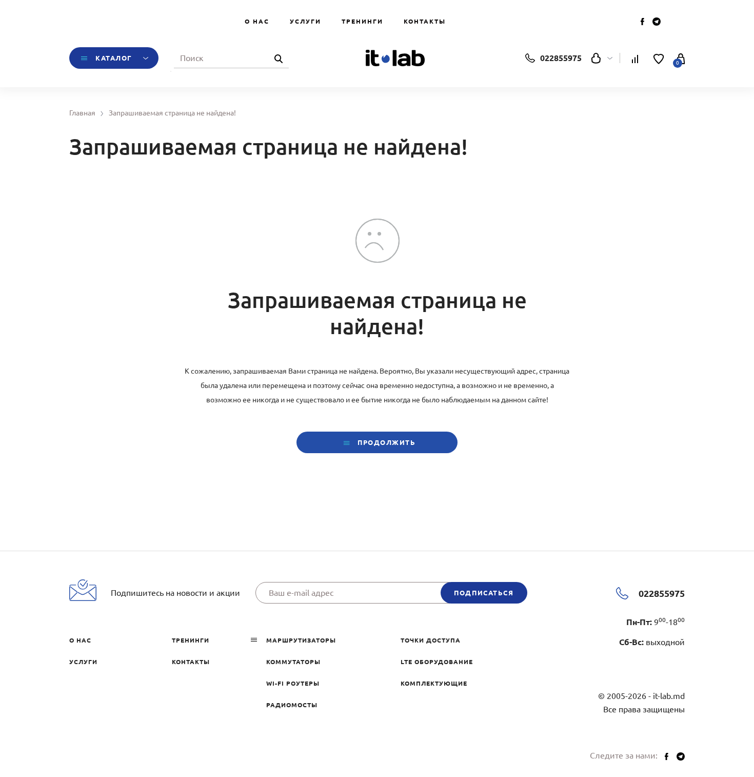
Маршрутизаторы (301, 640)
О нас (257, 21)
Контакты (425, 21)
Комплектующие (434, 683)
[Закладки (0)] (659, 58)
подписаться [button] (483, 592)
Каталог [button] (113, 58)
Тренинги (362, 21)
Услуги (305, 21)
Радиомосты (292, 705)
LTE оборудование (437, 661)
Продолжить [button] (385, 442)
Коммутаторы (293, 661)
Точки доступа (431, 640)
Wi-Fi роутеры (293, 683)
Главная (82, 113)
